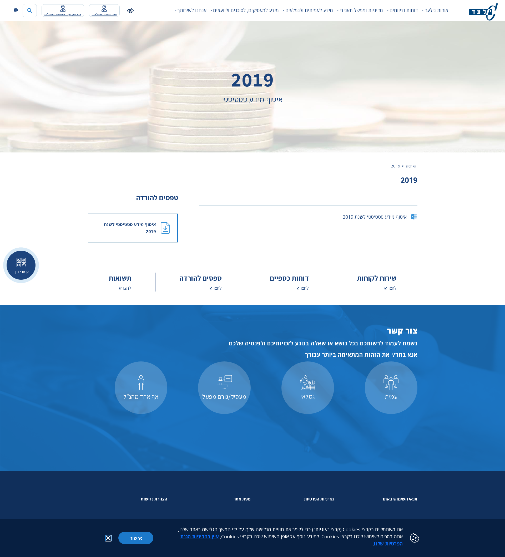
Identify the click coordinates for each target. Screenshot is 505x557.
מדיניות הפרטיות (319, 499)
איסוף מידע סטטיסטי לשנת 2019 (375, 217)
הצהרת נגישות (154, 499)
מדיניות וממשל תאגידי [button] (361, 10)
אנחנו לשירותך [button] (192, 10)
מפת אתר (242, 499)
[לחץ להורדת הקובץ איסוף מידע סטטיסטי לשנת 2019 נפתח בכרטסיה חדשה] (133, 228)
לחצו (392, 288)
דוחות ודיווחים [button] (404, 10)
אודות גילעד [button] (436, 10)
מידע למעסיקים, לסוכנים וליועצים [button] (246, 10)
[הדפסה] (16, 10)
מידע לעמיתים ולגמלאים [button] (309, 10)
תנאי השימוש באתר (399, 499)
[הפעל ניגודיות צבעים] (130, 10)
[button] (108, 538)
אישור (136, 538)
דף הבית (411, 166)
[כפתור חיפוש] (30, 10)
